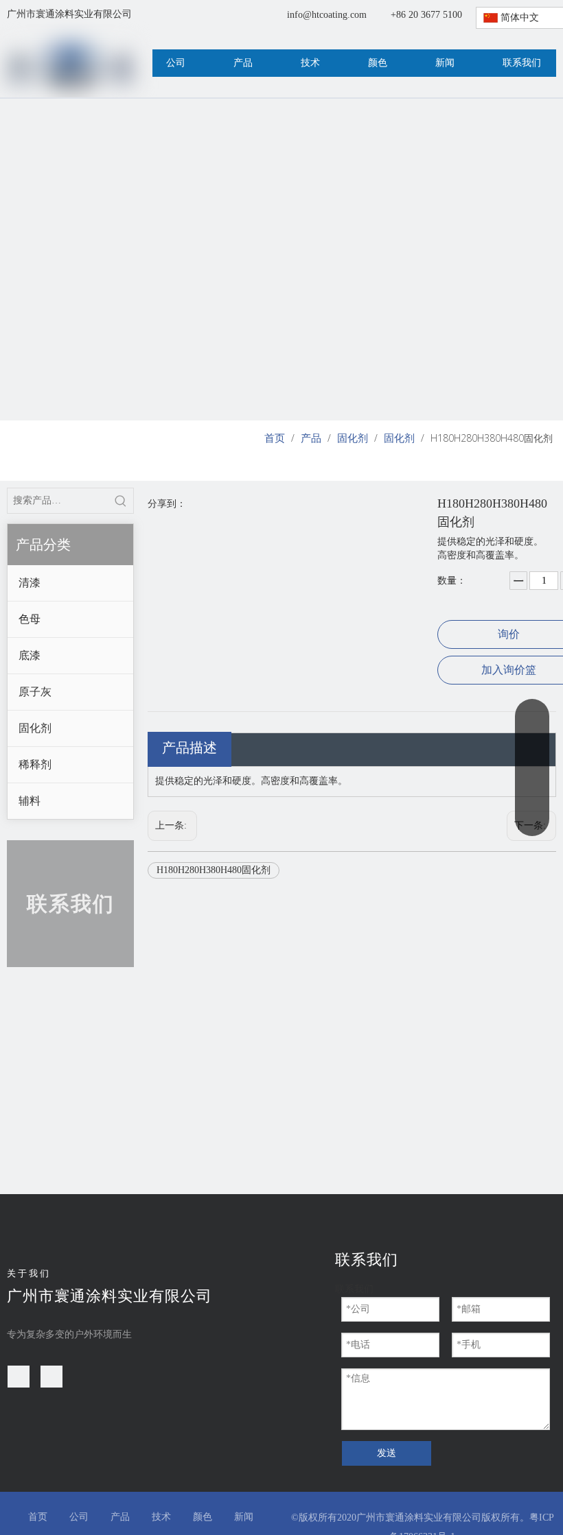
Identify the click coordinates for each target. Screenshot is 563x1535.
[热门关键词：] (120, 500)
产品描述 (189, 747)
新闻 (243, 1517)
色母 (30, 619)
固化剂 (35, 728)
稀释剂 (35, 764)
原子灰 (35, 692)
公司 (79, 1517)
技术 (161, 1517)
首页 (37, 1517)
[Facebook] (19, 1377)
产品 (120, 1517)
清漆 (30, 582)
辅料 (30, 801)
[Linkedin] (51, 1377)
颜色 (202, 1517)
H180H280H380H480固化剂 (214, 870)
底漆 (30, 655)
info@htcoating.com (327, 15)
